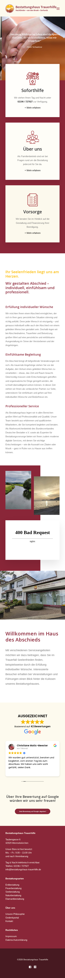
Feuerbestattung (13, 888)
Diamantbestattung (14, 899)
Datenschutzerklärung (16, 940)
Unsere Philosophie (15, 914)
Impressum (11, 936)
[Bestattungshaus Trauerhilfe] (31, 8)
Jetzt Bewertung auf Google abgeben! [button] (32, 811)
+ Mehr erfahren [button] (33, 107)
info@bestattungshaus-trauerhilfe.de (23, 869)
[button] (58, 8)
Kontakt (9, 921)
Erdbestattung (12, 884)
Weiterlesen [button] (14, 771)
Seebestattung (12, 891)
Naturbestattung (13, 895)
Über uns (10, 907)
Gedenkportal (12, 917)
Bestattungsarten (14, 878)
